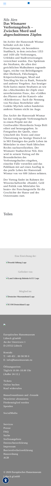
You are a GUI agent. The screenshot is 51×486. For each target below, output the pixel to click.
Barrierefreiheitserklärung (18, 450)
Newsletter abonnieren (15, 398)
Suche (6, 435)
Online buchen (11, 384)
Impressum (9, 446)
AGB (6, 457)
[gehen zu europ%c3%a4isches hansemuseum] (10, 417)
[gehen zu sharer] (5, 220)
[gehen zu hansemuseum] (7, 417)
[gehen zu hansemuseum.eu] (4, 417)
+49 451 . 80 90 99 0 (18, 356)
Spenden (8, 406)
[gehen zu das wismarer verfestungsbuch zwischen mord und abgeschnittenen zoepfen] (19, 220)
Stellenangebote (12, 439)
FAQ (6, 431)
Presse (7, 428)
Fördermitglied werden (16, 402)
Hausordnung (10, 454)
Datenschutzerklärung (15, 442)
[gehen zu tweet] (10, 220)
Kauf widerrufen (12, 388)
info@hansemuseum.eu (19, 359)
